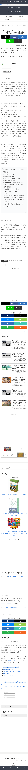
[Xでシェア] (5, 523)
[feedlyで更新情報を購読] (7, 327)
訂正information (7, 675)
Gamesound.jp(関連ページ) (7, 763)
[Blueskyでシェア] (17, 523)
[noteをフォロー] (20, 323)
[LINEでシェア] (23, 528)
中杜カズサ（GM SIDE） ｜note (11, 671)
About (7, 760)
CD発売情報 (5, 260)
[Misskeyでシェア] (23, 523)
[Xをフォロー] (20, 315)
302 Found (14, 63)
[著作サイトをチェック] (7, 315)
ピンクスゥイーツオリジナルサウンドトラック (12, 262)
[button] (18, 41)
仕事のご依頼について (14, 660)
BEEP (2, 603)
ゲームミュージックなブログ (11, 667)
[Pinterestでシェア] (8, 532)
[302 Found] (6, 65)
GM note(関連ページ (21, 763)
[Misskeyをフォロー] (20, 319)
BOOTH (9, 603)
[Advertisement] (14, 283)
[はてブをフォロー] (7, 323)
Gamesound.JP (7, 669)
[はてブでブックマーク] (17, 528)
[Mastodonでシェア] (11, 523)
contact (14, 765)
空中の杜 (5, 673)
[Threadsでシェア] (11, 528)
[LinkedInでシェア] (14, 532)
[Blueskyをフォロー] (7, 319)
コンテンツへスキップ (6, 4)
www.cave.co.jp (7, 71)
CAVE (4, 265)
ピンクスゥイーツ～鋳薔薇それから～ (18, 260)
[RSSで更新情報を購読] (20, 327)
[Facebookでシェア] (5, 528)
